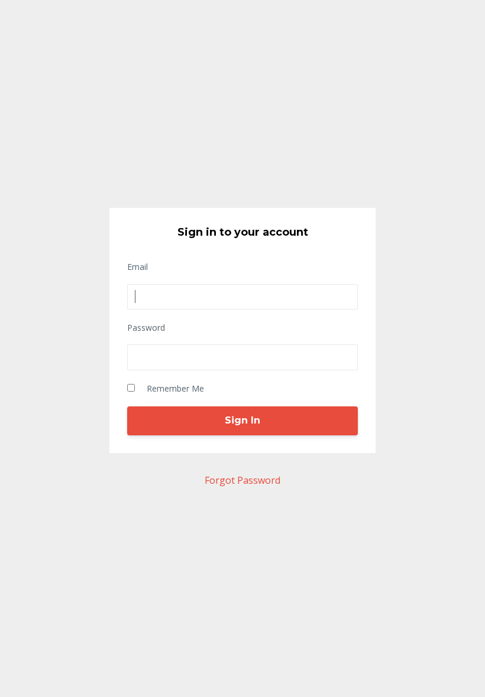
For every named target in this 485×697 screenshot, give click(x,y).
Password (146, 327)
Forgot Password (242, 480)
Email (137, 266)
